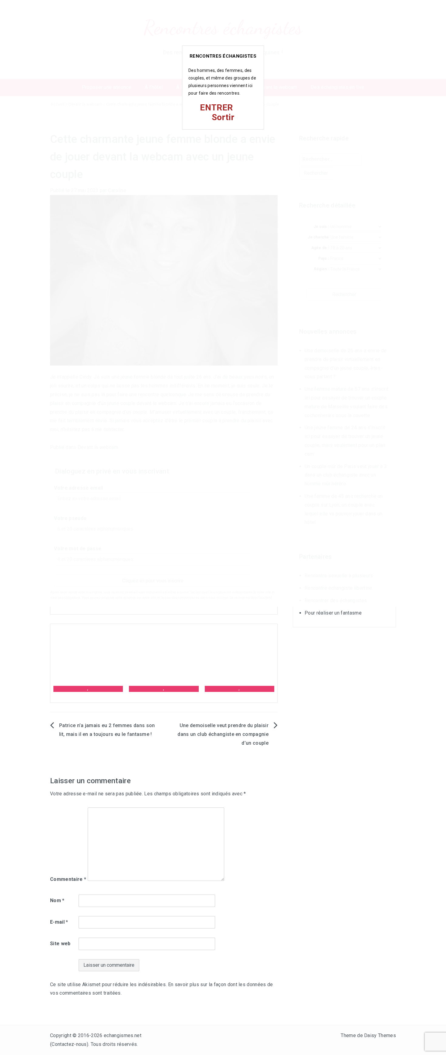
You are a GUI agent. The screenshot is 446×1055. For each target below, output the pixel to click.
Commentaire (68, 879)
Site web (60, 943)
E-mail (59, 922)
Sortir (223, 117)
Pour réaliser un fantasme (333, 613)
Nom (57, 900)
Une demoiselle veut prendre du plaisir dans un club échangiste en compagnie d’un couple (223, 734)
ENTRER (216, 108)
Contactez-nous (69, 1044)
